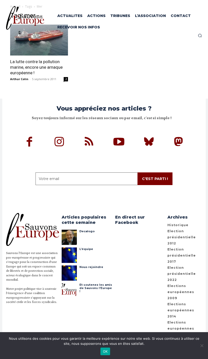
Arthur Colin (19, 79)
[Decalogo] (69, 237)
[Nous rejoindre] (69, 273)
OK (105, 351)
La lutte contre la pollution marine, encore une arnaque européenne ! (36, 67)
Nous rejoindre (91, 267)
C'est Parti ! (155, 178)
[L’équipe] (69, 255)
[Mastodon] (178, 142)
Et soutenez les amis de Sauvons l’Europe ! (95, 288)
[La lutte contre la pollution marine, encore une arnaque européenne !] (39, 40)
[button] (200, 35)
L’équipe (86, 249)
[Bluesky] (149, 142)
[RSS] (89, 142)
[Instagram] (59, 142)
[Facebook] (29, 142)
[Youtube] (119, 142)
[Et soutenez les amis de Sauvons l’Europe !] (69, 290)
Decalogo (87, 231)
